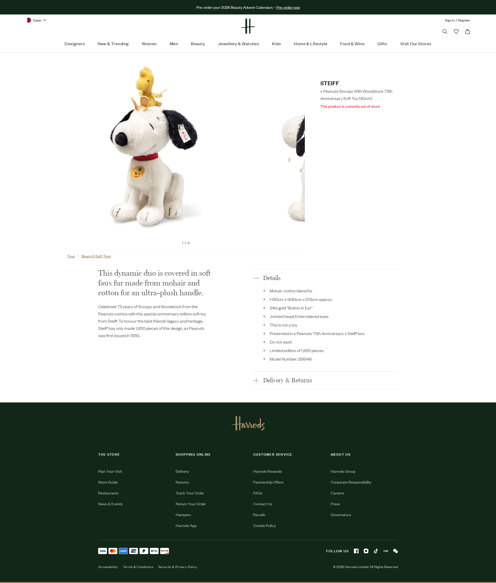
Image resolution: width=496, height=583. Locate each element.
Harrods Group (343, 471)
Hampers (183, 514)
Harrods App (186, 525)
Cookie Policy (264, 525)
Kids (276, 43)
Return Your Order (191, 503)
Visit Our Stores (415, 43)
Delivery (182, 471)
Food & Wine (352, 43)
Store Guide (108, 482)
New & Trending (113, 43)
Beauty (198, 43)
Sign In (450, 20)
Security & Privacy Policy (177, 566)
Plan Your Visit (110, 471)
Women (149, 43)
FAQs (257, 492)
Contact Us (262, 503)
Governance (341, 514)
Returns (182, 482)
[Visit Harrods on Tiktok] (376, 551)
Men (174, 43)
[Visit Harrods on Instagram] (366, 551)
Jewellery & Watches (238, 43)
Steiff (329, 83)
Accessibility (108, 566)
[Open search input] (445, 31)
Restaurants (108, 492)
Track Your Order (190, 492)
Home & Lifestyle (310, 43)
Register (464, 20)
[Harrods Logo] (248, 423)
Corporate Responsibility (351, 482)
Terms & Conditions (138, 566)
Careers (337, 492)
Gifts (382, 43)
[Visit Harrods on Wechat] (395, 551)
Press (335, 503)
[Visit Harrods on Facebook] (356, 551)
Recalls (259, 514)
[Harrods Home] (248, 26)
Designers (75, 43)
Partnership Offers (268, 482)
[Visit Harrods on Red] (385, 551)
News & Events (110, 503)
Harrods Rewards (267, 471)
